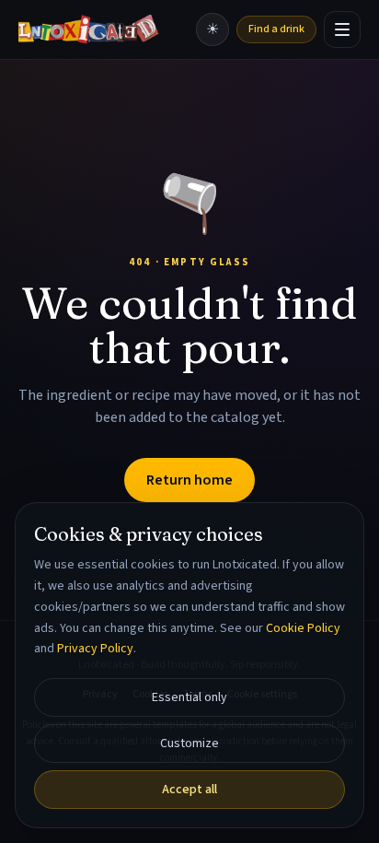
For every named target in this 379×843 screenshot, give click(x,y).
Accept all (189, 789)
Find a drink (276, 29)
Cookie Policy (303, 628)
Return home (189, 480)
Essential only (189, 697)
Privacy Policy (95, 648)
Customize (189, 743)
